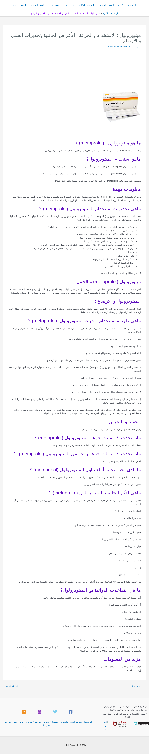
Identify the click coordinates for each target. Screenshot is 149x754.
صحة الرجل (54, 5)
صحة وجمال (68, 5)
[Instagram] (39, 712)
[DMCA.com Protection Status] (141, 723)
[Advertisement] (74, 70)
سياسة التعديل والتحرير (71, 722)
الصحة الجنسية (19, 5)
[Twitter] (55, 712)
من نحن (7, 722)
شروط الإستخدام (33, 722)
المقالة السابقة (137, 686)
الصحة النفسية (37, 5)
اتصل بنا (46, 725)
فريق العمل (18, 722)
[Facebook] (71, 712)
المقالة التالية (10, 686)
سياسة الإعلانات (51, 722)
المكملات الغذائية (86, 5)
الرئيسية (132, 5)
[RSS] (24, 712)
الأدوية (121, 5)
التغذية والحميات (106, 5)
